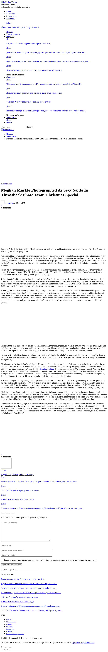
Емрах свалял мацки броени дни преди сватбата (28, 43)
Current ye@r (7, 569)
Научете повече (87, 642)
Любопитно (11, 117)
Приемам (76, 642)
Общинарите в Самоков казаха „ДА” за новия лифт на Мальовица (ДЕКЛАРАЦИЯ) (44, 84)
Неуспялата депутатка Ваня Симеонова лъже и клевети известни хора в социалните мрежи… (48, 61)
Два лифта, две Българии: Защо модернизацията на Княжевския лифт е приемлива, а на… (46, 52)
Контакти (9, 631)
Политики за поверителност (15, 634)
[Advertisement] (54, 160)
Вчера (9, 122)
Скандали (10, 77)
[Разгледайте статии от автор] (6, 468)
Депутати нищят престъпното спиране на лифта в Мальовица (34, 70)
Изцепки (10, 36)
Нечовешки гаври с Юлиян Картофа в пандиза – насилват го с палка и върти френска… (46, 111)
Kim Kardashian (47, 369)
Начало (9, 32)
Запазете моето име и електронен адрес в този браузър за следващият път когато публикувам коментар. (50, 560)
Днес (8, 39)
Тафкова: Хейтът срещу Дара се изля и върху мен (28, 102)
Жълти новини (13, 34)
